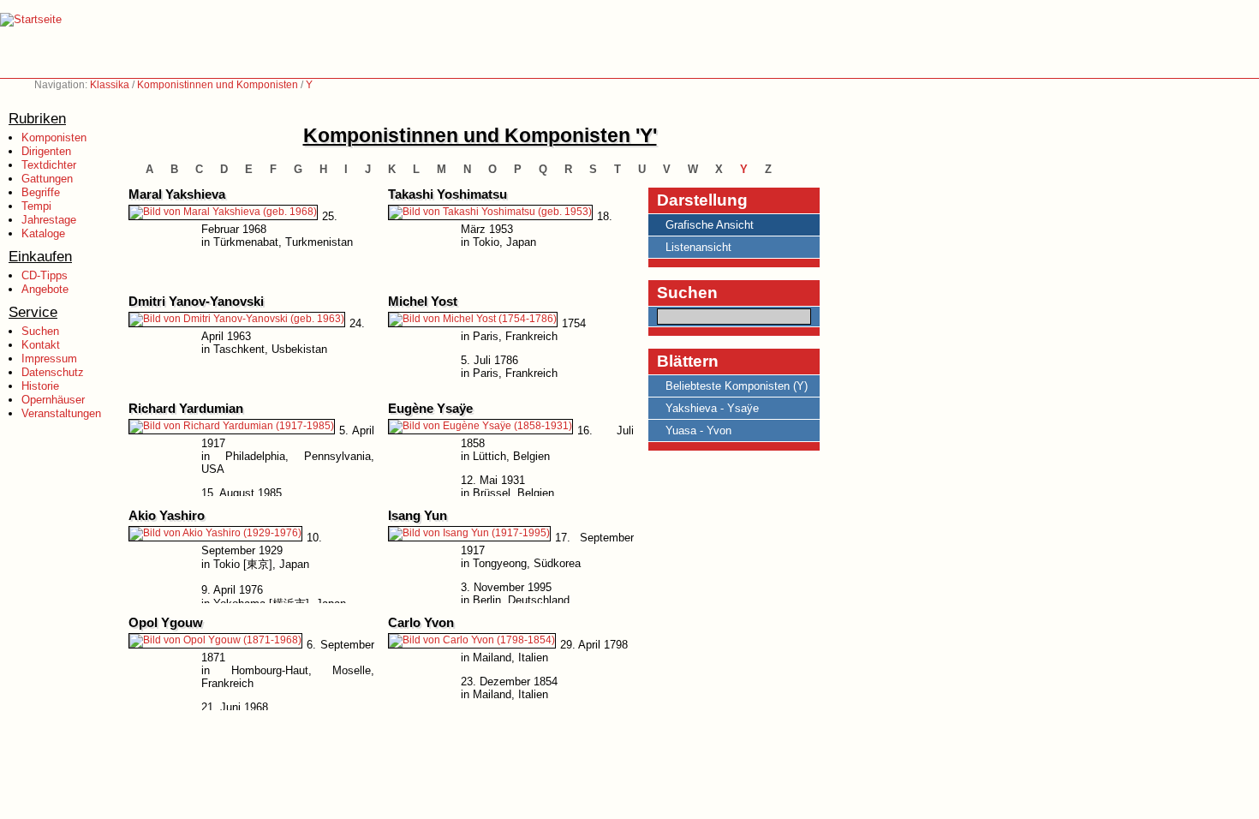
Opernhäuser (53, 399)
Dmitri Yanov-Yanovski (196, 301)
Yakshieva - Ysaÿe (712, 408)
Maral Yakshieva (176, 194)
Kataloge (43, 233)
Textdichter (48, 164)
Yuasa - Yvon (698, 430)
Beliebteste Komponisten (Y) (736, 386)
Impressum (49, 358)
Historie (40, 386)
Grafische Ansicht (709, 224)
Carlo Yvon (421, 623)
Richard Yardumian (185, 408)
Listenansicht (698, 247)
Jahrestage (48, 219)
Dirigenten (46, 151)
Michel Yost (422, 301)
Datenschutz (52, 372)
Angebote (45, 289)
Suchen (40, 331)
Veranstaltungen (61, 413)
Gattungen (47, 178)
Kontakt (40, 344)
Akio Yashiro (166, 516)
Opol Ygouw (165, 623)
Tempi (36, 206)
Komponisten (54, 137)
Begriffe (40, 192)
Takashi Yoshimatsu (447, 194)
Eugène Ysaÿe (430, 408)
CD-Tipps (44, 275)
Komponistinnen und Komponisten (217, 85)
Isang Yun (417, 516)
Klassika (109, 85)
